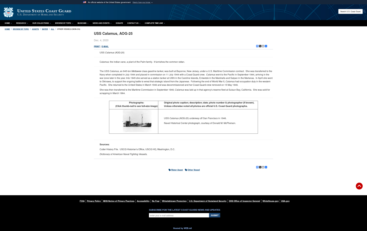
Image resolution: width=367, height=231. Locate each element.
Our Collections (40, 23)
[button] (143, 2)
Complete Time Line (154, 23)
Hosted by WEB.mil (182, 228)
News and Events (101, 23)
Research (21, 23)
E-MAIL (105, 46)
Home (7, 23)
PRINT (97, 46)
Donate (119, 23)
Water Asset (177, 169)
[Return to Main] (359, 187)
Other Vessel (194, 169)
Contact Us (132, 23)
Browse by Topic (63, 23)
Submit (214, 215)
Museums (82, 23)
